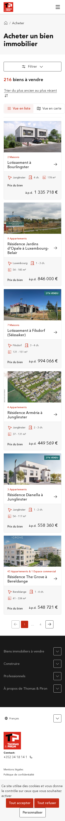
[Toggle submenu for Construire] (57, 664)
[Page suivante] (49, 624)
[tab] (18, 108)
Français (14, 718)
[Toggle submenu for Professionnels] (57, 676)
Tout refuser (46, 803)
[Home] (6, 23)
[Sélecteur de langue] (57, 718)
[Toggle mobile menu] (57, 7)
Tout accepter (20, 803)
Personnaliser (33, 812)
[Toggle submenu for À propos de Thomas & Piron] (57, 689)
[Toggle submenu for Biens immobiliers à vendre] (57, 651)
